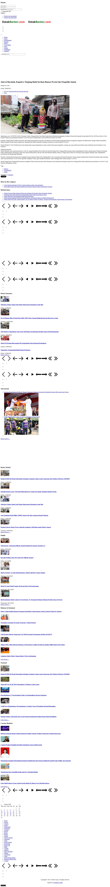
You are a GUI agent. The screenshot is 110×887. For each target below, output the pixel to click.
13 (10, 812)
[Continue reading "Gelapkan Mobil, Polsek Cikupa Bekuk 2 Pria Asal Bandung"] (5, 652)
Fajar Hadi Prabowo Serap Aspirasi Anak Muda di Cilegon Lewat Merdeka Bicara (25, 783)
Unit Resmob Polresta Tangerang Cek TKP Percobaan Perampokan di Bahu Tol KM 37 (26, 634)
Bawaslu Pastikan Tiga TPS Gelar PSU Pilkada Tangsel (17, 557)
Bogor (6, 833)
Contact (6, 861)
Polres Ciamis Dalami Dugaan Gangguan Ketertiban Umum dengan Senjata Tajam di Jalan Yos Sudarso (31, 611)
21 (13, 814)
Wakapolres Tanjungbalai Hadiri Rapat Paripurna (15, 350)
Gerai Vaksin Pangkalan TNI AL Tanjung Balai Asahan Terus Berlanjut (23, 185)
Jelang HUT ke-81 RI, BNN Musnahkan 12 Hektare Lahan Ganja (20, 684)
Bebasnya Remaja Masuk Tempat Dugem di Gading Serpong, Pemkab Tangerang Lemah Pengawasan (31, 733)
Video (5, 856)
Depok (6, 831)
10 (1, 812)
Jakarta (6, 836)
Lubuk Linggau (8, 837)
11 (4, 812)
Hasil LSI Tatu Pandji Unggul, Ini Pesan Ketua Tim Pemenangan (20, 586)
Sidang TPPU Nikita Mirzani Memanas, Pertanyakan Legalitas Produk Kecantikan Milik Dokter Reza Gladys (33, 644)
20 (10, 814)
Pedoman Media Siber (10, 859)
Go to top (3, 885)
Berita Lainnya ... (5, 439)
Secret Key (4, 9)
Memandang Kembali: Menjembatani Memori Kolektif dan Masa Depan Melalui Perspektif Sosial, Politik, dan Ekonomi (36, 760)
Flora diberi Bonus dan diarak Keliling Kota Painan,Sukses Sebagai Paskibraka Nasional (28, 186)
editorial (6, 850)
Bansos (6, 169)
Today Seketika (8, 851)
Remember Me (6, 11)
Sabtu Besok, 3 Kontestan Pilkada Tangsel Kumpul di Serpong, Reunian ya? (23, 545)
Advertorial (7, 854)
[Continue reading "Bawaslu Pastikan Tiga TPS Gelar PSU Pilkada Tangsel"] (5, 554)
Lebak (6, 825)
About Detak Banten (9, 857)
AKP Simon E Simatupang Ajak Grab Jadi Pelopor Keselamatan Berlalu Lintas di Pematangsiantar (30, 331)
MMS (5, 847)
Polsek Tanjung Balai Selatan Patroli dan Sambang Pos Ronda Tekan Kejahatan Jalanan (28, 193)
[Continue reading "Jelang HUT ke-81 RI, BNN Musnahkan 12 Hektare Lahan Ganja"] (5, 681)
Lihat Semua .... (5, 659)
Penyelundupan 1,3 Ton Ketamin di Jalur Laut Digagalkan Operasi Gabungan (23, 695)
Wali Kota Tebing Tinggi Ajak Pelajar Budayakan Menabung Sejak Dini (22, 304)
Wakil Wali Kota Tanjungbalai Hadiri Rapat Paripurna (18, 196)
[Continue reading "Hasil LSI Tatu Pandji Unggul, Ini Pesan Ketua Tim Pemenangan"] (5, 583)
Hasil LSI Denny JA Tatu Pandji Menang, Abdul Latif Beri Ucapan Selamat (23, 572)
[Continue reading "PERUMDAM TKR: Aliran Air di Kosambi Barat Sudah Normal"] (21, 434)
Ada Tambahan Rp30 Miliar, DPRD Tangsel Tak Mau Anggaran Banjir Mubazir (24, 515)
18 (4, 814)
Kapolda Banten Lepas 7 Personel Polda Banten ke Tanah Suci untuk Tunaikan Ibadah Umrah (28, 491)
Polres (5, 172)
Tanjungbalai (7, 170)
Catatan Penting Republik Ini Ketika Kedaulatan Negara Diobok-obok (21, 745)
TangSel (6, 830)
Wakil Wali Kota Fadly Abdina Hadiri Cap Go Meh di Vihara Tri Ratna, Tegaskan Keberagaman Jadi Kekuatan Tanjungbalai (38, 199)
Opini (5, 840)
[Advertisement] (52, 67)
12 (7, 812)
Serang (6, 822)
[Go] (1, 54)
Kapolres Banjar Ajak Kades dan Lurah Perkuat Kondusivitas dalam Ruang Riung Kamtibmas (28, 716)
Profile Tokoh (8, 842)
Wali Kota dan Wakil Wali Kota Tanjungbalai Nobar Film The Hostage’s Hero (25, 195)
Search (4, 54)
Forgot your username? (10, 16)
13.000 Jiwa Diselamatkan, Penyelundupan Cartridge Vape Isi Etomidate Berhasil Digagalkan (28, 706)
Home (5, 820)
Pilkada (6, 853)
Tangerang (7, 828)
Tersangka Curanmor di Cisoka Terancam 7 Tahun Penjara (18, 622)
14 (13, 812)
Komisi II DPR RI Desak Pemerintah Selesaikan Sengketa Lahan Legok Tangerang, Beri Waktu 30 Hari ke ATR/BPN (35, 479)
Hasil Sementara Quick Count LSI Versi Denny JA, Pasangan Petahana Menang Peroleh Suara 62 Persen (31, 599)
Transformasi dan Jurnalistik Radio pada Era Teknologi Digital (19, 772)
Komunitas (7, 844)
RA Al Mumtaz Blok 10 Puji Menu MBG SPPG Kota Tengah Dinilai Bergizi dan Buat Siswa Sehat (29, 318)
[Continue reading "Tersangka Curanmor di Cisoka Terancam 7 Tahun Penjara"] (5, 619)
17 (1, 814)
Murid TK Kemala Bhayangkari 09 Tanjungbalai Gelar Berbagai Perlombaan (23, 343)
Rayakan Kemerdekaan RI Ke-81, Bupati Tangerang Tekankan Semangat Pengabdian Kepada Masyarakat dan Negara (36, 392)
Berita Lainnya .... (5, 355)
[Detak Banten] (27, 24)
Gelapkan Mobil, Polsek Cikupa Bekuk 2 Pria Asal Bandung (18, 656)
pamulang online (58, 882)
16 (19, 812)
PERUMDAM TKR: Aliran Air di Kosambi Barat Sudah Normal (22, 417)
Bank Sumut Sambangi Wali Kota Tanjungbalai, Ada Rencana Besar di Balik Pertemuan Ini (29, 198)
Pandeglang (7, 827)
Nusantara (7, 839)
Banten (6, 834)
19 (7, 814)
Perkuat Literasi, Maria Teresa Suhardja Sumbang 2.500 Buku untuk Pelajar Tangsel (26, 527)
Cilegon (6, 824)
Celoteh (6, 848)
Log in (2, 13)
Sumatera (10, 175)
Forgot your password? (10, 17)
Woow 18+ (7, 845)
